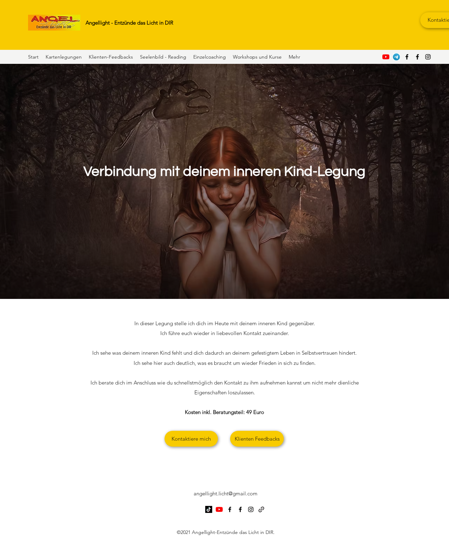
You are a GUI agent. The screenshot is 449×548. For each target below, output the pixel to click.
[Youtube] (385, 56)
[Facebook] (406, 56)
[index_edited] (396, 56)
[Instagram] (427, 56)
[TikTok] (208, 509)
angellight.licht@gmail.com (225, 493)
